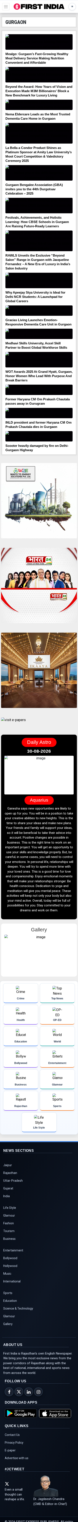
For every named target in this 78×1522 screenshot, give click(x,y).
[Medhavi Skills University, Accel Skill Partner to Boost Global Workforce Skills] (39, 334)
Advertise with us (16, 1458)
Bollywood (10, 1258)
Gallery (8, 1324)
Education (10, 1300)
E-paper (10, 1450)
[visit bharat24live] (39, 588)
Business (9, 1238)
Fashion (8, 1223)
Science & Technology (18, 1308)
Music (7, 1273)
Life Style (9, 1207)
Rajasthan (10, 1173)
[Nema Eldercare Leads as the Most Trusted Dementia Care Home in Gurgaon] (39, 105)
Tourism (9, 1231)
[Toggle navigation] (6, 6)
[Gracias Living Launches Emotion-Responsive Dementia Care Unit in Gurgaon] (39, 310)
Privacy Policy (14, 1442)
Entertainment (13, 1250)
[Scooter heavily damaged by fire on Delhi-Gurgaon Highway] (39, 436)
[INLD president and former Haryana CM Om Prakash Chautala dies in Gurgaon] (39, 413)
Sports (7, 1293)
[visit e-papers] (13, 724)
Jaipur (7, 1165)
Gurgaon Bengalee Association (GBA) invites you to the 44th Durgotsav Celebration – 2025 (34, 189)
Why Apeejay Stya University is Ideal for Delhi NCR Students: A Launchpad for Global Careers (35, 297)
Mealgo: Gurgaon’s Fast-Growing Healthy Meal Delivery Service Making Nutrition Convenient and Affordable (36, 58)
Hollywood (10, 1266)
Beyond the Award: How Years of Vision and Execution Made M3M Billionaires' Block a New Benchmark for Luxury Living (38, 91)
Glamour (9, 1215)
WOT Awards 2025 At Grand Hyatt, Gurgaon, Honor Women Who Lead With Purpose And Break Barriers (39, 376)
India (6, 1196)
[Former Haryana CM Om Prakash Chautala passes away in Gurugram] (39, 390)
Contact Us (12, 1435)
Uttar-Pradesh (13, 1180)
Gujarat (8, 1188)
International (12, 1281)
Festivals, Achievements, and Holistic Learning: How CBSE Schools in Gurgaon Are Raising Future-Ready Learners (37, 222)
